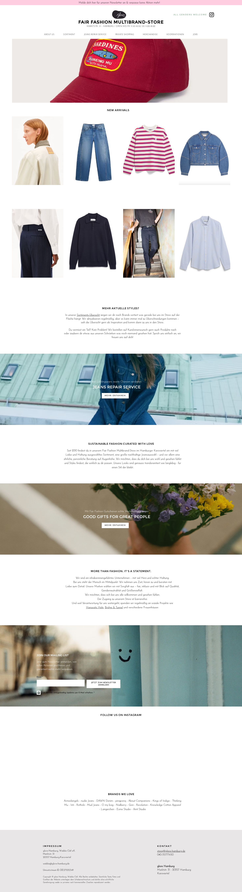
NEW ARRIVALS (118, 110)
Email (40, 677)
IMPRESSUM (52, 846)
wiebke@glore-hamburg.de (56, 864)
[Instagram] (211, 15)
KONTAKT (164, 846)
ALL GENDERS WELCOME (190, 14)
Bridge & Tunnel (114, 607)
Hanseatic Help (95, 607)
